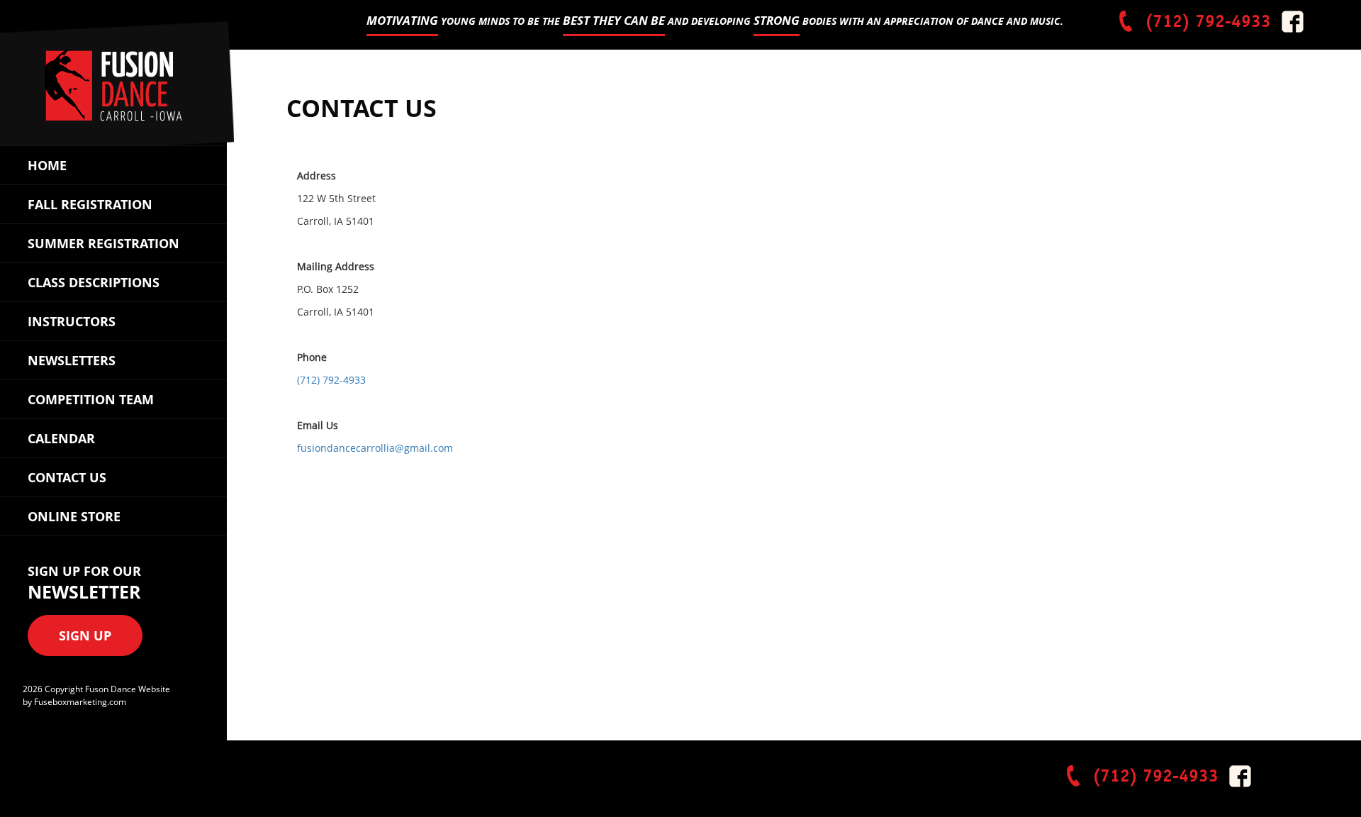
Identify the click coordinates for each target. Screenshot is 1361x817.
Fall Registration (90, 204)
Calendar (61, 438)
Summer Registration (103, 243)
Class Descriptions (93, 282)
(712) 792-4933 (1205, 21)
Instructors (72, 321)
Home (47, 165)
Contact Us (67, 477)
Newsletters (72, 360)
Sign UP (85, 635)
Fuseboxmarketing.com (80, 702)
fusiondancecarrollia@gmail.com (375, 448)
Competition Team (91, 399)
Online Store (74, 516)
